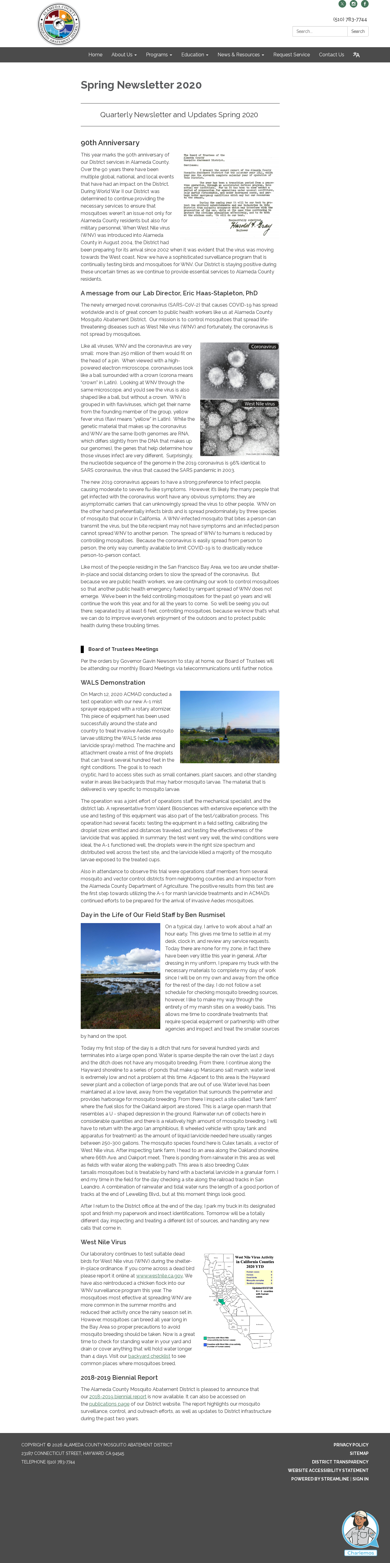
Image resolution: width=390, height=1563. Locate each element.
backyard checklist (149, 1356)
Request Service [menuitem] (291, 55)
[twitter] (342, 6)
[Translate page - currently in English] (356, 54)
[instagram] (353, 6)
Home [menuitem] (95, 55)
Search (358, 31)
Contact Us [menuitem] (331, 55)
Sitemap (359, 1453)
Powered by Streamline (320, 1479)
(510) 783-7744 (350, 19)
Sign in (361, 1479)
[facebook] (365, 6)
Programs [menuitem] (157, 55)
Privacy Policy (351, 1444)
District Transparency (340, 1461)
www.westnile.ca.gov (159, 1276)
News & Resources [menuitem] (239, 55)
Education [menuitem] (192, 55)
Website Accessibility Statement (328, 1470)
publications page (109, 1404)
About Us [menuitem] (122, 55)
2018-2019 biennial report (118, 1397)
